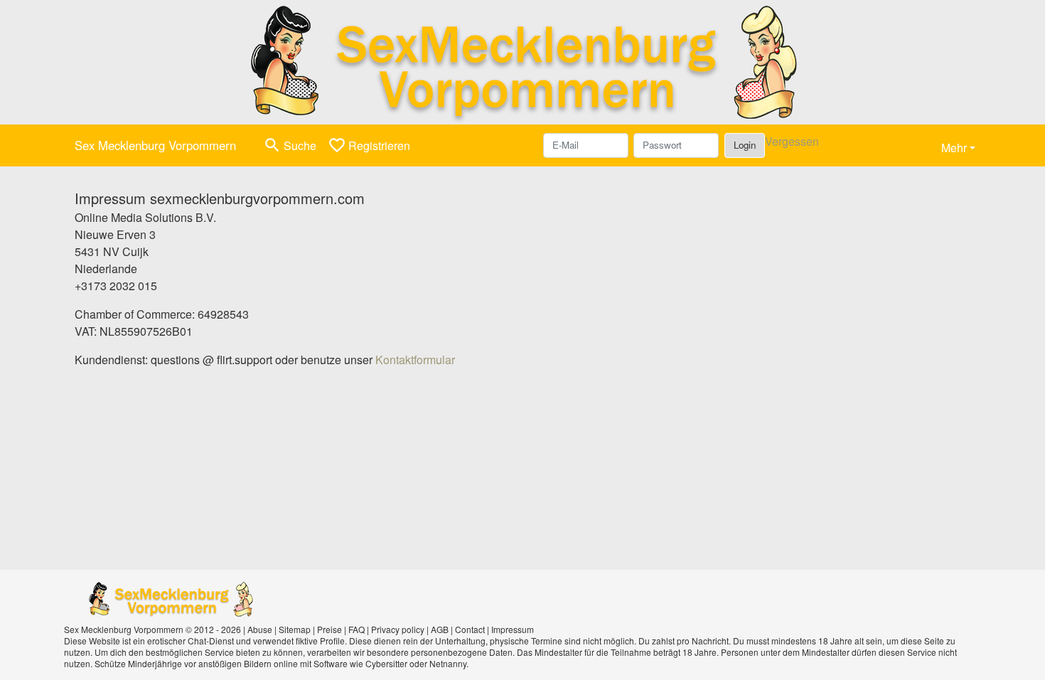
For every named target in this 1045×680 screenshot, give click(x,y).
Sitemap (295, 629)
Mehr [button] (954, 147)
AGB (440, 629)
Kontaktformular (415, 359)
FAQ (356, 629)
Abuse (259, 629)
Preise (329, 629)
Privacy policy (397, 629)
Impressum (512, 629)
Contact (470, 629)
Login (745, 145)
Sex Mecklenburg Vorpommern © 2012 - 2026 (152, 629)
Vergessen (792, 141)
